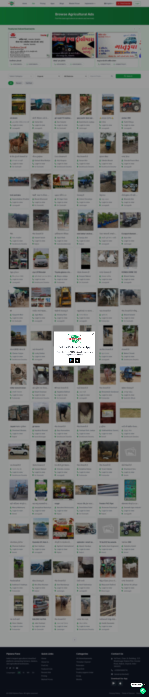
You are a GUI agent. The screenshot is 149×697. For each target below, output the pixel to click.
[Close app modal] (93, 334)
